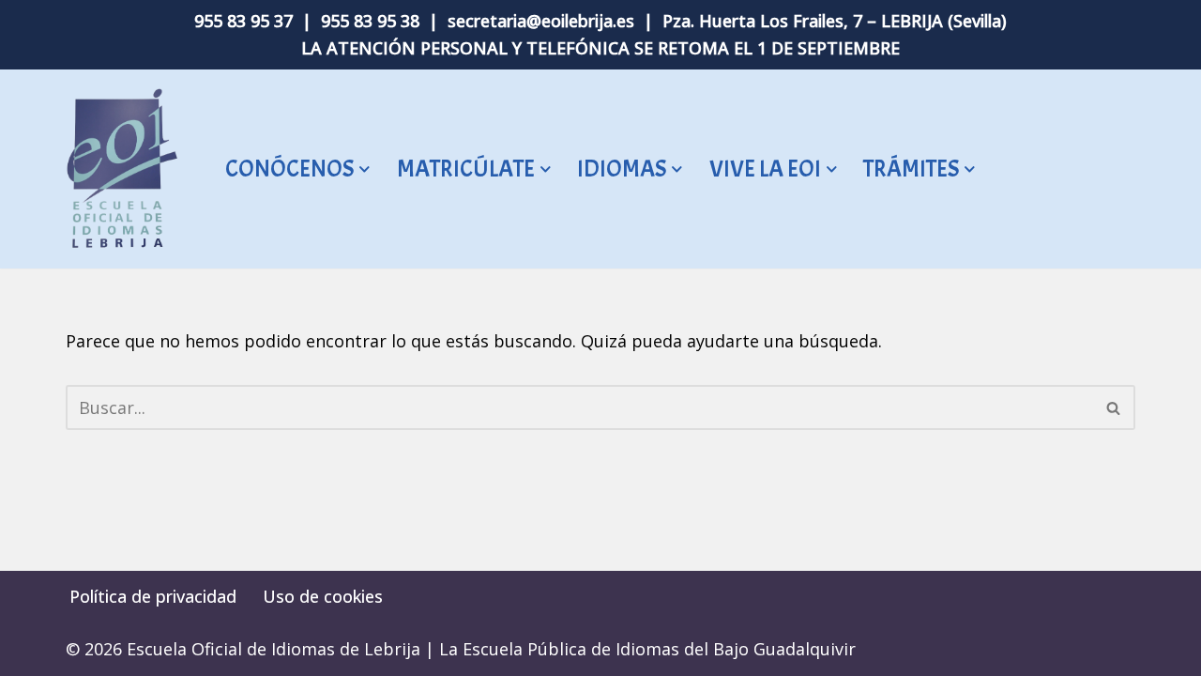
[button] (364, 169)
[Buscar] (1114, 407)
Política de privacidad (152, 596)
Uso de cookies (323, 596)
